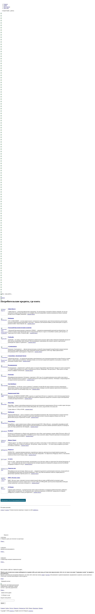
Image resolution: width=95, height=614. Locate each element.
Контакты (35, 608)
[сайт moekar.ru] (1, 163)
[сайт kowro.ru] (1, 130)
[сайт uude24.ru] (1, 273)
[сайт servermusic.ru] (1, 230)
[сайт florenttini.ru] (1, 87)
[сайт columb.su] (1, 63)
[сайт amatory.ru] (1, 27)
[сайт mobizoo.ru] (1, 161)
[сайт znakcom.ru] (1, 299)
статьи (2, 510)
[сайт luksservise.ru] (1, 146)
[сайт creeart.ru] (1, 65)
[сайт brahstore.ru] (1, 49)
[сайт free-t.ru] (1, 89)
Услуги (11, 608)
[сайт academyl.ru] (1, 15)
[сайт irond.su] (1, 120)
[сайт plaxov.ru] (1, 199)
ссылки (7, 510)
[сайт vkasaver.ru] (1, 275)
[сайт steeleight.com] (1, 258)
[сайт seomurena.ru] (1, 227)
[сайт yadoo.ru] (1, 292)
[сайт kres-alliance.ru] (1, 132)
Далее (2, 578)
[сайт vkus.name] (1, 277)
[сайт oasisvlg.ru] (1, 187)
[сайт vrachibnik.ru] (1, 282)
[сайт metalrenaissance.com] (1, 156)
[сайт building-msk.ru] (1, 51)
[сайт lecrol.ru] (1, 137)
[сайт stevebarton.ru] (1, 261)
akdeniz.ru (35, 510)
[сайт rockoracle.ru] (1, 206)
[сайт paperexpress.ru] (1, 196)
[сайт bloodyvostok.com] (1, 44)
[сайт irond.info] (1, 113)
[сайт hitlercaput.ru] (1, 104)
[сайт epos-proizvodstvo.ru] (1, 82)
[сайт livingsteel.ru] (1, 144)
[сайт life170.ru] (1, 142)
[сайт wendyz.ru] (1, 289)
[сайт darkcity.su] (1, 75)
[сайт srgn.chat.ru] (1, 256)
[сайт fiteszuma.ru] (1, 84)
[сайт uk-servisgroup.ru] (1, 268)
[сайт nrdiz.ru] (1, 182)
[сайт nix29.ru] (1, 180)
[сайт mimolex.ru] (1, 158)
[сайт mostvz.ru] (1, 168)
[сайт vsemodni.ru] (1, 284)
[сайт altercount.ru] (1, 25)
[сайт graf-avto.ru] (1, 96)
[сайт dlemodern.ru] (1, 77)
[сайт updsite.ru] (1, 270)
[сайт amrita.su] (1, 30)
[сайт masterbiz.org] (1, 151)
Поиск (30, 608)
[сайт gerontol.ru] (1, 94)
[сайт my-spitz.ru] (1, 170)
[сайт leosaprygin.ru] (1, 139)
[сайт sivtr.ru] (1, 244)
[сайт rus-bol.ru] (1, 218)
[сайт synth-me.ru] (1, 263)
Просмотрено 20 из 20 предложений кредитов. (13, 500)
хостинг (48, 574)
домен (43, 574)
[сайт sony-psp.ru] (1, 254)
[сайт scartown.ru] (1, 223)
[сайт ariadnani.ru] (1, 34)
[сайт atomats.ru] (1, 39)
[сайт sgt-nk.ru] (1, 234)
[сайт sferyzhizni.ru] (1, 232)
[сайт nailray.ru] (1, 173)
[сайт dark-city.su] (1, 73)
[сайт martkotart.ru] (1, 149)
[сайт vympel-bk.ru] (1, 287)
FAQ (27, 608)
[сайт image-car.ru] (1, 108)
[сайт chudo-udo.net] (1, 58)
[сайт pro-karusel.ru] (1, 204)
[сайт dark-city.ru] (1, 70)
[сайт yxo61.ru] (1, 296)
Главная (6, 4)
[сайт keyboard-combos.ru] (1, 127)
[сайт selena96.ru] (1, 225)
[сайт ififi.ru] (1, 106)
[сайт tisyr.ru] (1, 265)
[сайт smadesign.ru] (1, 251)
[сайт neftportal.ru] (1, 177)
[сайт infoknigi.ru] (1, 111)
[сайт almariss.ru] (1, 23)
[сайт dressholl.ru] (1, 80)
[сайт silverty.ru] (1, 242)
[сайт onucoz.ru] (1, 192)
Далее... (2, 541)
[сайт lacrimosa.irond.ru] (1, 134)
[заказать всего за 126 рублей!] (1, 584)
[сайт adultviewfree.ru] (1, 18)
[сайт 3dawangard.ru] (1, 13)
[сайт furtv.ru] (1, 92)
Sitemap (41, 608)
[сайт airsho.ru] (1, 20)
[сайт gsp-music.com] (1, 101)
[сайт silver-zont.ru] (1, 239)
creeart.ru (12, 610)
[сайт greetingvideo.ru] (1, 99)
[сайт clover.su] (1, 61)
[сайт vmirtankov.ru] (1, 280)
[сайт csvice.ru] (1, 68)
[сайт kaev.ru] (1, 125)
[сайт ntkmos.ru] (1, 184)
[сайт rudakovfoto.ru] (1, 213)
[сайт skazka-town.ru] (1, 246)
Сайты (5, 5)
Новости (16, 608)
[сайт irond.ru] (1, 118)
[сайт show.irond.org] (1, 237)
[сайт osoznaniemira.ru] (1, 194)
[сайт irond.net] (1, 115)
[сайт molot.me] (1, 165)
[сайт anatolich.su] (1, 32)
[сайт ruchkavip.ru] (1, 211)
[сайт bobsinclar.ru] (1, 46)
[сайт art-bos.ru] (1, 37)
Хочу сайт (6, 8)
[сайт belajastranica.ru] (1, 42)
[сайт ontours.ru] (1, 189)
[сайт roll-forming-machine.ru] (1, 208)
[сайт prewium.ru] (1, 201)
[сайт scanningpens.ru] (1, 220)
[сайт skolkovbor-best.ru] (1, 249)
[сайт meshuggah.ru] (1, 154)
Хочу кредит (7, 7)
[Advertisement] (35, 522)
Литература (22, 608)
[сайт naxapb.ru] (1, 175)
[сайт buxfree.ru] (1, 54)
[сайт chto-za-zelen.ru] (1, 56)
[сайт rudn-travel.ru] (1, 215)
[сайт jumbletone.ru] (1, 123)
